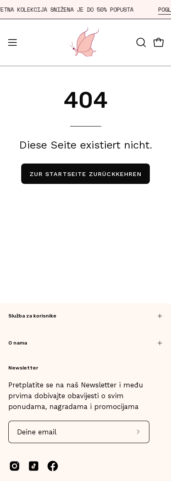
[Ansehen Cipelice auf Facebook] (52, 466)
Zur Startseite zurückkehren (85, 174)
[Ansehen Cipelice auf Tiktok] (33, 466)
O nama (17, 343)
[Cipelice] (85, 42)
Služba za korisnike (32, 316)
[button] (140, 42)
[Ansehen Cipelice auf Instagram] (14, 466)
